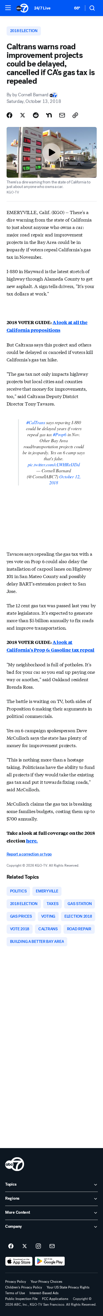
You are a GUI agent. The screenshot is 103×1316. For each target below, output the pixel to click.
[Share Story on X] (22, 115)
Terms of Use (15, 1293)
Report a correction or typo (29, 854)
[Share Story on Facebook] (9, 115)
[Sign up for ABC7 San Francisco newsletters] (52, 1246)
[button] (8, 7)
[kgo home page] (14, 1164)
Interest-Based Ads (44, 1293)
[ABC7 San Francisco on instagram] (38, 1246)
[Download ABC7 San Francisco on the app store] (19, 1261)
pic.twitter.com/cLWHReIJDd (54, 464)
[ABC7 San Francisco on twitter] (24, 1246)
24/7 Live (42, 8)
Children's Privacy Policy (23, 1287)
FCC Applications (55, 1299)
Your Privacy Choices (46, 1281)
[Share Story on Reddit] (36, 115)
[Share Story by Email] (62, 115)
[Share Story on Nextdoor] (49, 115)
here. (32, 840)
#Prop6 (59, 434)
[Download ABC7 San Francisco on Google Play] (50, 1261)
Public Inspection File (21, 1299)
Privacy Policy (15, 1281)
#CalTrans (35, 422)
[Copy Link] (75, 115)
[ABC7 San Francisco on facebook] (11, 1246)
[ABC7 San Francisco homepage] (22, 8)
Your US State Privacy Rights (68, 1287)
